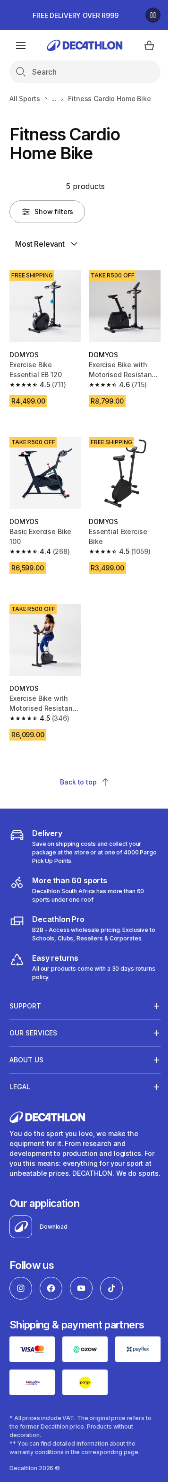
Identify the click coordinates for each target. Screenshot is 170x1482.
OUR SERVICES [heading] (33, 1022)
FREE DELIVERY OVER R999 (76, 15)
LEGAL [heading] (19, 1076)
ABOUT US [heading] (26, 1049)
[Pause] (153, 15)
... (54, 99)
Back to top (78, 782)
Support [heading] (25, 995)
